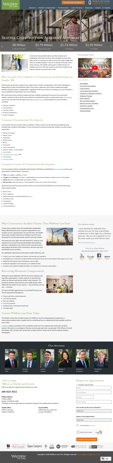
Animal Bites (84, 83)
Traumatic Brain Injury (87, 108)
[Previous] (2, 46)
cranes (30, 196)
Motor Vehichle (85, 98)
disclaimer (92, 425)
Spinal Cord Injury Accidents (89, 103)
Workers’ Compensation (46, 8)
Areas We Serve (76, 8)
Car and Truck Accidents (88, 86)
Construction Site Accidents (89, 91)
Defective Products (86, 96)
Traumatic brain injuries (10, 154)
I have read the (87, 425)
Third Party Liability (86, 106)
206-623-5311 (101, 3)
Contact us (5, 326)
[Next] (110, 46)
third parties (68, 97)
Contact (98, 8)
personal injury (38, 100)
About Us (32, 8)
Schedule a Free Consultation (87, 439)
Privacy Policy (95, 454)
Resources (89, 8)
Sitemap (87, 454)
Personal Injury (63, 8)
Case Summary (85, 88)
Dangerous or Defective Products (91, 93)
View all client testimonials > (87, 242)
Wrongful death (8, 159)
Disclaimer (80, 454)
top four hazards (59, 169)
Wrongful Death (85, 111)
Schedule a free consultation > (73, 2)
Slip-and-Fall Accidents (87, 101)
